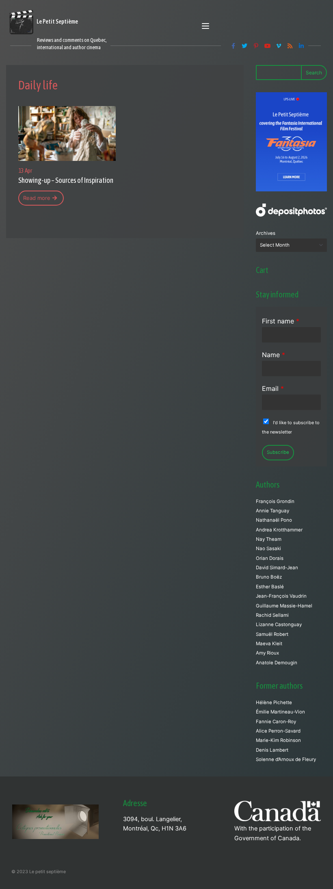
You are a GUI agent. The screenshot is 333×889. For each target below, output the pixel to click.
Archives (265, 233)
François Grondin (275, 501)
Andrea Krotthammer (279, 530)
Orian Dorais (269, 558)
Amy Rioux (267, 653)
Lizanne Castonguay (279, 624)
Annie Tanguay (272, 511)
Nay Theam (268, 539)
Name (273, 355)
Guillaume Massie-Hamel (284, 606)
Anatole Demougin (276, 663)
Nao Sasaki (268, 548)
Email (273, 388)
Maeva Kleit (269, 643)
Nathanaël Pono (274, 520)
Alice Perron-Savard (278, 731)
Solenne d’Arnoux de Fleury (286, 759)
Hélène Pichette (274, 702)
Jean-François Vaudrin (281, 596)
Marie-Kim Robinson (278, 740)
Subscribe (278, 452)
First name (280, 321)
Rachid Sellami (272, 615)
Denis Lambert (272, 750)
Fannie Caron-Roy (276, 721)
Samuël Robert (272, 634)
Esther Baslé (270, 587)
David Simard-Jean (277, 567)
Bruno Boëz (269, 577)
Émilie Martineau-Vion (280, 712)
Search (314, 72)
